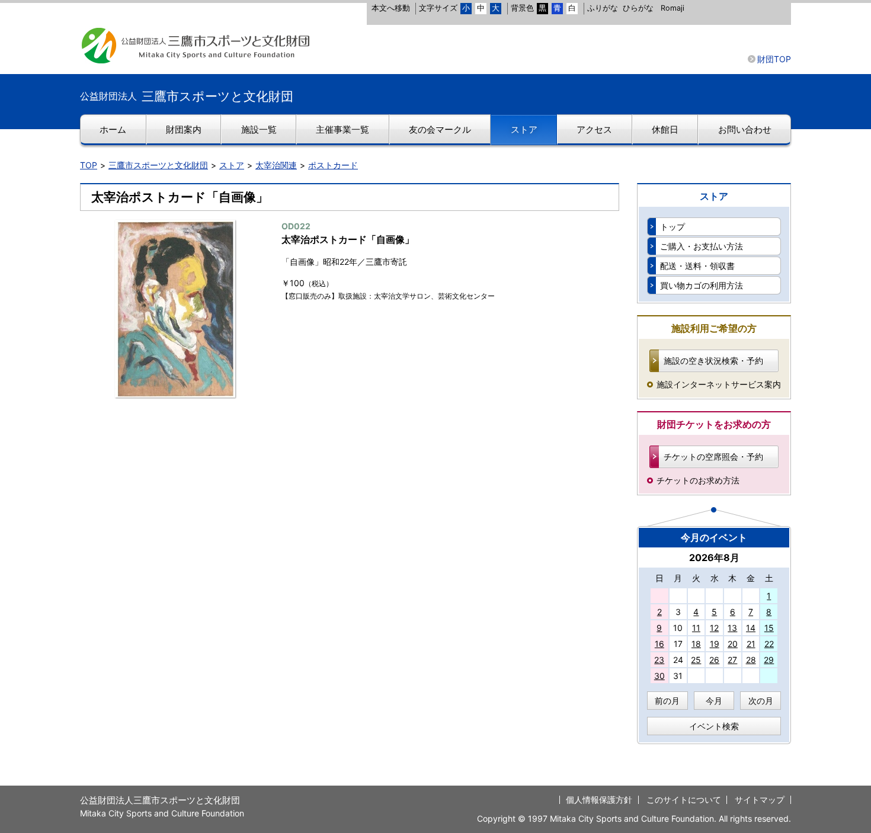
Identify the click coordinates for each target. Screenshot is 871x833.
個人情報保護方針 (599, 799)
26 (714, 660)
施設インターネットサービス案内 (719, 384)
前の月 (667, 701)
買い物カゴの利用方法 (701, 285)
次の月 (760, 701)
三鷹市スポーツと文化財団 (158, 165)
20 (733, 644)
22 (769, 644)
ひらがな (638, 8)
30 (659, 676)
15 (769, 628)
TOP (88, 165)
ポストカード (333, 165)
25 (696, 660)
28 (751, 660)
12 (714, 628)
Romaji (672, 8)
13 (732, 628)
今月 (714, 701)
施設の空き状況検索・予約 (713, 360)
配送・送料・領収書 (697, 266)
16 (659, 644)
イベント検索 (714, 726)
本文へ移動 (391, 8)
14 (750, 628)
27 (732, 660)
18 (696, 644)
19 (714, 644)
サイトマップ (759, 799)
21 (751, 644)
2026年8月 (714, 557)
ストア (231, 165)
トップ (672, 227)
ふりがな (602, 8)
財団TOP (774, 59)
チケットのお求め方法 (698, 480)
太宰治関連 (276, 165)
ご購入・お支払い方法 (701, 246)
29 (769, 660)
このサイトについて (683, 799)
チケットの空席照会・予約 (713, 456)
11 (696, 628)
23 (659, 660)
